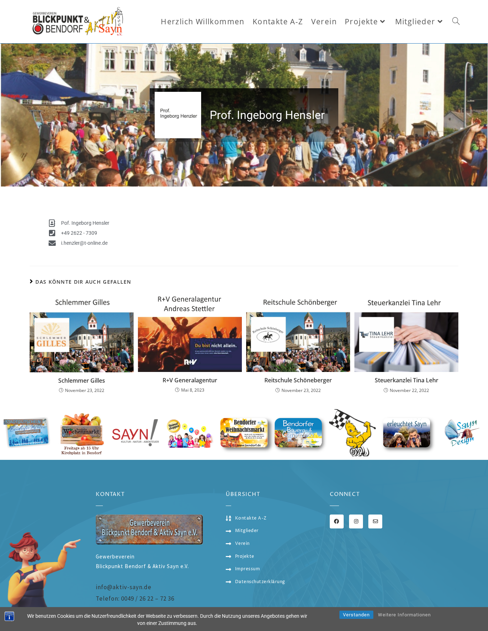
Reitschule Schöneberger (298, 380)
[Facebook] (337, 521)
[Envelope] (375, 521)
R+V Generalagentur (190, 380)
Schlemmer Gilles (81, 380)
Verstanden (356, 614)
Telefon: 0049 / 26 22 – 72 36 (135, 598)
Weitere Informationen (404, 614)
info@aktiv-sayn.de (123, 587)
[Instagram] (356, 521)
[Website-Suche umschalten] (456, 21)
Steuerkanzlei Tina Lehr (406, 380)
